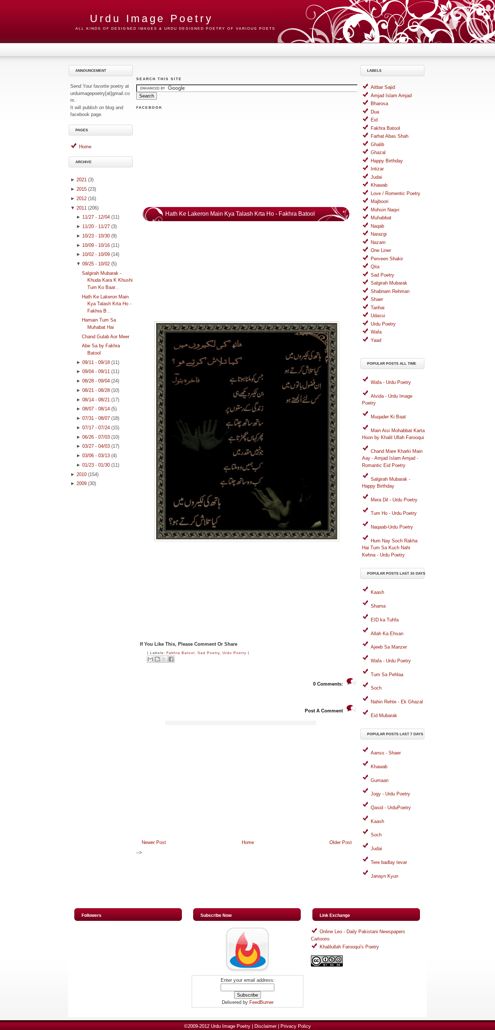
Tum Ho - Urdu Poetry (394, 513)
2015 (81, 189)
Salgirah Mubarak (389, 283)
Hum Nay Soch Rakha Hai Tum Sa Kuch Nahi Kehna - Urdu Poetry (389, 548)
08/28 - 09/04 (96, 381)
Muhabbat (381, 217)
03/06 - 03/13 (96, 455)
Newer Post (154, 842)
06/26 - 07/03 (96, 437)
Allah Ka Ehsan (387, 633)
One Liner (381, 250)
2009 (81, 483)
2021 (81, 179)
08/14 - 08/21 (96, 399)
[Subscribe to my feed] (247, 971)
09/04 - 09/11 (96, 371)
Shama (378, 606)
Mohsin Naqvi (385, 209)
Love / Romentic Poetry (395, 193)
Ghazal (378, 152)
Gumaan (379, 780)
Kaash (377, 592)
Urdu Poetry (234, 653)
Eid (374, 120)
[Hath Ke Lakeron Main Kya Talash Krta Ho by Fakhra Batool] (246, 539)
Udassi (378, 315)
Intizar (377, 168)
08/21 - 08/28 (96, 390)
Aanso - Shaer (386, 753)
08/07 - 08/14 (96, 408)
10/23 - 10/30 (96, 236)
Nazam (378, 242)
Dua (375, 112)
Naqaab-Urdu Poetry (392, 527)
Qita (375, 266)
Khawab (379, 185)
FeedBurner (261, 1002)
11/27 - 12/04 (96, 217)
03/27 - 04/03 (96, 446)
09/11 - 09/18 (96, 362)
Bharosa (379, 103)
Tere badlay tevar (389, 862)
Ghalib (377, 144)
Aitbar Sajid (383, 87)
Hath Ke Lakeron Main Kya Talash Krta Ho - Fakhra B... (106, 304)
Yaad (376, 340)
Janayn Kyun (384, 876)
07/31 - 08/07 (96, 418)
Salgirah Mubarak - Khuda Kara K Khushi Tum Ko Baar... (107, 280)
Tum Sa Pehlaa (387, 674)
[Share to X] (164, 659)
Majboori (379, 201)
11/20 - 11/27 (96, 226)
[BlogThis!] (157, 659)
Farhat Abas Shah (389, 136)
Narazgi (379, 234)
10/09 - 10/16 (96, 245)
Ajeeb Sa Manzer (389, 647)
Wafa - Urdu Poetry (391, 382)
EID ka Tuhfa (385, 619)
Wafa (376, 332)
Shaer (377, 299)
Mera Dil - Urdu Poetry (394, 499)
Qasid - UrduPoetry (391, 807)
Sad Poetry (208, 653)
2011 (81, 208)
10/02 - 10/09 (96, 254)
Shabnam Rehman (390, 291)
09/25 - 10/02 (96, 263)
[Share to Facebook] (171, 659)
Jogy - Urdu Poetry (390, 794)
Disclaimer (265, 1026)
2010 (81, 474)
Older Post (340, 842)
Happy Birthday (387, 161)
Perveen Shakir (387, 258)
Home (85, 146)
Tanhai (377, 307)
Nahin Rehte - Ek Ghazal (397, 701)
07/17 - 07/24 (96, 427)
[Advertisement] (102, 605)
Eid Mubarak (384, 715)
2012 (81, 198)
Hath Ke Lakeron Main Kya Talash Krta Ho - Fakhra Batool (240, 214)
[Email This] (150, 659)
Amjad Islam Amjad (391, 95)
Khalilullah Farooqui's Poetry (349, 947)
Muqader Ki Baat (388, 416)
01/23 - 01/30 (96, 465)
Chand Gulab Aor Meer (105, 336)
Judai (376, 177)
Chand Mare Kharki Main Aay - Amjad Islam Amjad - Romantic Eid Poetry (392, 458)
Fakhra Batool (180, 653)
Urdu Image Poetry (151, 18)
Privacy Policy (295, 1026)
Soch (376, 688)
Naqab (377, 226)
